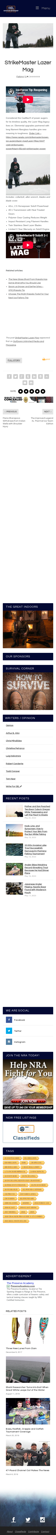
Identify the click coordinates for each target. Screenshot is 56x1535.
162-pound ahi (27, 1199)
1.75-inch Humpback (15, 1172)
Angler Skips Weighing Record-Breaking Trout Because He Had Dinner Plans (37, 869)
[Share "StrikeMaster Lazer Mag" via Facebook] (9, 376)
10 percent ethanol (15, 1185)
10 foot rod (11, 1176)
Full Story (14, 360)
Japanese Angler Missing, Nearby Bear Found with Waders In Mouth (35, 888)
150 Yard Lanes (28, 1194)
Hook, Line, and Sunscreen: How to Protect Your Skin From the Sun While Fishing (36, 830)
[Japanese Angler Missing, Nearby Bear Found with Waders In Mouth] (14, 888)
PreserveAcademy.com (23, 1286)
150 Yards (9, 1199)
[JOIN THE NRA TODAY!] (28, 1084)
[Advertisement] (28, 953)
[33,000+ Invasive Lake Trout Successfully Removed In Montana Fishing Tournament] (14, 849)
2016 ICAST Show (28, 1207)
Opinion (9, 725)
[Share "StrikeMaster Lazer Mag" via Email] (25, 383)
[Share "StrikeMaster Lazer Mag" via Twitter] (15, 376)
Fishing (20, 77)
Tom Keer (11, 779)
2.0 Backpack (37, 1172)
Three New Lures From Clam (21, 1348)
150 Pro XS (10, 1194)
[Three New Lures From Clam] (28, 1331)
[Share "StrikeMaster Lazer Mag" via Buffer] (40, 376)
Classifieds (20, 1532)
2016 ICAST (10, 1207)
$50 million (10, 1163)
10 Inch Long (28, 1176)
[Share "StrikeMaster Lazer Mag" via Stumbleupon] (47, 376)
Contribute (33, 1532)
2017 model (10, 1212)
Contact (45, 1532)
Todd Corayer (13, 771)
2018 (23, 1212)
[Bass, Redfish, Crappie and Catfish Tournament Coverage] (28, 1411)
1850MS (26, 1203)
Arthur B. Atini (12, 733)
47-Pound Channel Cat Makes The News (27, 1470)
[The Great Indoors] (28, 629)
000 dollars (11, 1167)
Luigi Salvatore (13, 756)
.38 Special (36, 1163)
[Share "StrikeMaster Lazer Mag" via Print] (31, 383)
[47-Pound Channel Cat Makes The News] (28, 1453)
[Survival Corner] (28, 691)
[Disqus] (28, 477)
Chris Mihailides (14, 741)
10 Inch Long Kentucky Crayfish (22, 1181)
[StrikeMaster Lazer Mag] (28, 35)
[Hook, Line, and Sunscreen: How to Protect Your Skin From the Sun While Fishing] (14, 830)
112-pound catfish (32, 1190)
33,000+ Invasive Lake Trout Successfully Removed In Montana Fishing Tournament (36, 849)
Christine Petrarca (15, 748)
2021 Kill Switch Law (15, 1221)
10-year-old (11, 1190)
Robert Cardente (14, 764)
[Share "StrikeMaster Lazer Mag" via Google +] (22, 376)
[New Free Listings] (28, 1132)
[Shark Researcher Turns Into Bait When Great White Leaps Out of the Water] (28, 1369)
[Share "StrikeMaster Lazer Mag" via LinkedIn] (34, 376)
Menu (46, 8)
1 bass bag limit (30, 1167)
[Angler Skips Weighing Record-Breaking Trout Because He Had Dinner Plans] (14, 869)
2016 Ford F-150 (41, 1203)
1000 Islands (11, 1203)
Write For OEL (13, 786)
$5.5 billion (30, 1158)
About (10, 1532)
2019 (32, 1212)
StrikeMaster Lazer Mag (27, 338)
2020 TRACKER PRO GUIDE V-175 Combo (23, 1216)
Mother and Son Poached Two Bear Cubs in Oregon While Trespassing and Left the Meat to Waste (37, 810)
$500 (24, 1163)
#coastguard (12, 1158)
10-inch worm (38, 1185)
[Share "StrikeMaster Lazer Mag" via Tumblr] (28, 376)
